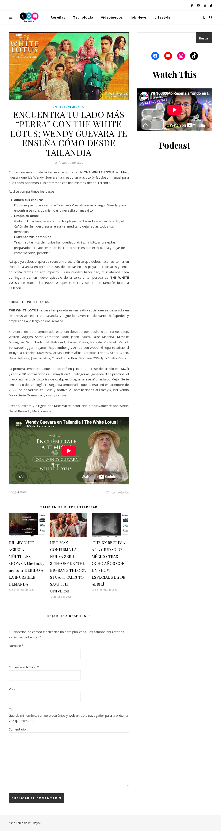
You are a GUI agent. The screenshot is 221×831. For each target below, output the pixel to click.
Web (12, 688)
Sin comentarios (117, 492)
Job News (139, 17)
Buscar (204, 38)
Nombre (16, 645)
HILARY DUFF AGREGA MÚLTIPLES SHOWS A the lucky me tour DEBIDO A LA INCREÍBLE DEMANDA (26, 563)
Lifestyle (162, 17)
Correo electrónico (24, 667)
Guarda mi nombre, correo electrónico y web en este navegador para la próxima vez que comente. (68, 718)
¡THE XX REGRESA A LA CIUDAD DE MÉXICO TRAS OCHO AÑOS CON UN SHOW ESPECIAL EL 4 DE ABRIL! (109, 563)
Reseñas (58, 17)
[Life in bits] (29, 17)
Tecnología (83, 17)
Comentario (17, 729)
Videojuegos (112, 17)
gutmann (21, 492)
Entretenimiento (69, 107)
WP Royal (34, 823)
